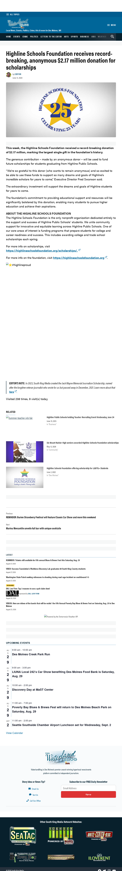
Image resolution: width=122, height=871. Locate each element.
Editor (18, 74)
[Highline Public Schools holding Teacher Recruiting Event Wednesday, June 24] (24, 427)
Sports (74, 36)
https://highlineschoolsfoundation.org (78, 258)
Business (84, 36)
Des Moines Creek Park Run (31, 654)
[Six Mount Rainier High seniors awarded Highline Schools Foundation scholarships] (24, 452)
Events (16, 36)
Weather (102, 36)
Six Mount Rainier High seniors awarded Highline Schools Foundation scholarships (83, 442)
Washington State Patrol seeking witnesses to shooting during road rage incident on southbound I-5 (47, 577)
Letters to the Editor (51, 36)
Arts (66, 36)
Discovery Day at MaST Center (32, 689)
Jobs (93, 36)
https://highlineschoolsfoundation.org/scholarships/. (42, 250)
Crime (25, 36)
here (11, 392)
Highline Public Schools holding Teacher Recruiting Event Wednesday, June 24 (80, 417)
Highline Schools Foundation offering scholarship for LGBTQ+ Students (77, 468)
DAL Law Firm (33, 593)
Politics (34, 36)
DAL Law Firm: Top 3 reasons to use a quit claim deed (28, 588)
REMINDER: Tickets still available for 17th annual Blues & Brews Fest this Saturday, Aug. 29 (43, 560)
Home (8, 36)
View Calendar (14, 733)
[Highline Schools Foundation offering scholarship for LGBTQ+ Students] (24, 478)
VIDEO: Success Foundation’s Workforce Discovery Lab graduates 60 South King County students (46, 568)
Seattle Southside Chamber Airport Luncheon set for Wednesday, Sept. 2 (61, 725)
